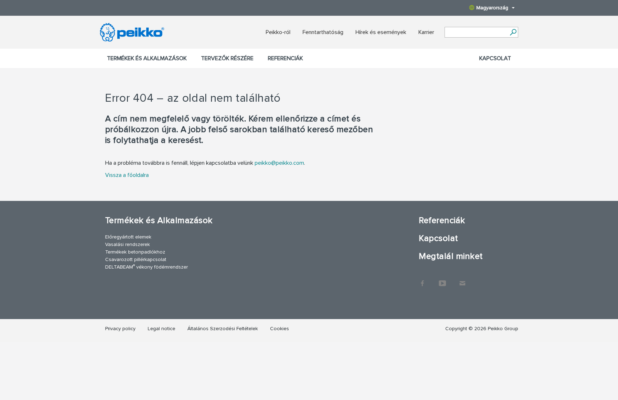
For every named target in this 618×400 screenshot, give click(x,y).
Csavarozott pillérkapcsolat (135, 259)
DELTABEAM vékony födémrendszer (146, 266)
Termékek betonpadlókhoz (135, 252)
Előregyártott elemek (128, 237)
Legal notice (161, 329)
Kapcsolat (495, 58)
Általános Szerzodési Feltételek (222, 329)
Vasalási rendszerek (127, 244)
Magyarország (492, 8)
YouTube (442, 279)
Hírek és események (380, 32)
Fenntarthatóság (323, 32)
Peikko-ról (278, 32)
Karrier (426, 32)
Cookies (279, 329)
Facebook (422, 279)
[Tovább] (513, 32)
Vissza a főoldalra (127, 175)
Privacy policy (120, 329)
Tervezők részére (227, 58)
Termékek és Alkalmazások (147, 58)
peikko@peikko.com (279, 163)
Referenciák (285, 58)
